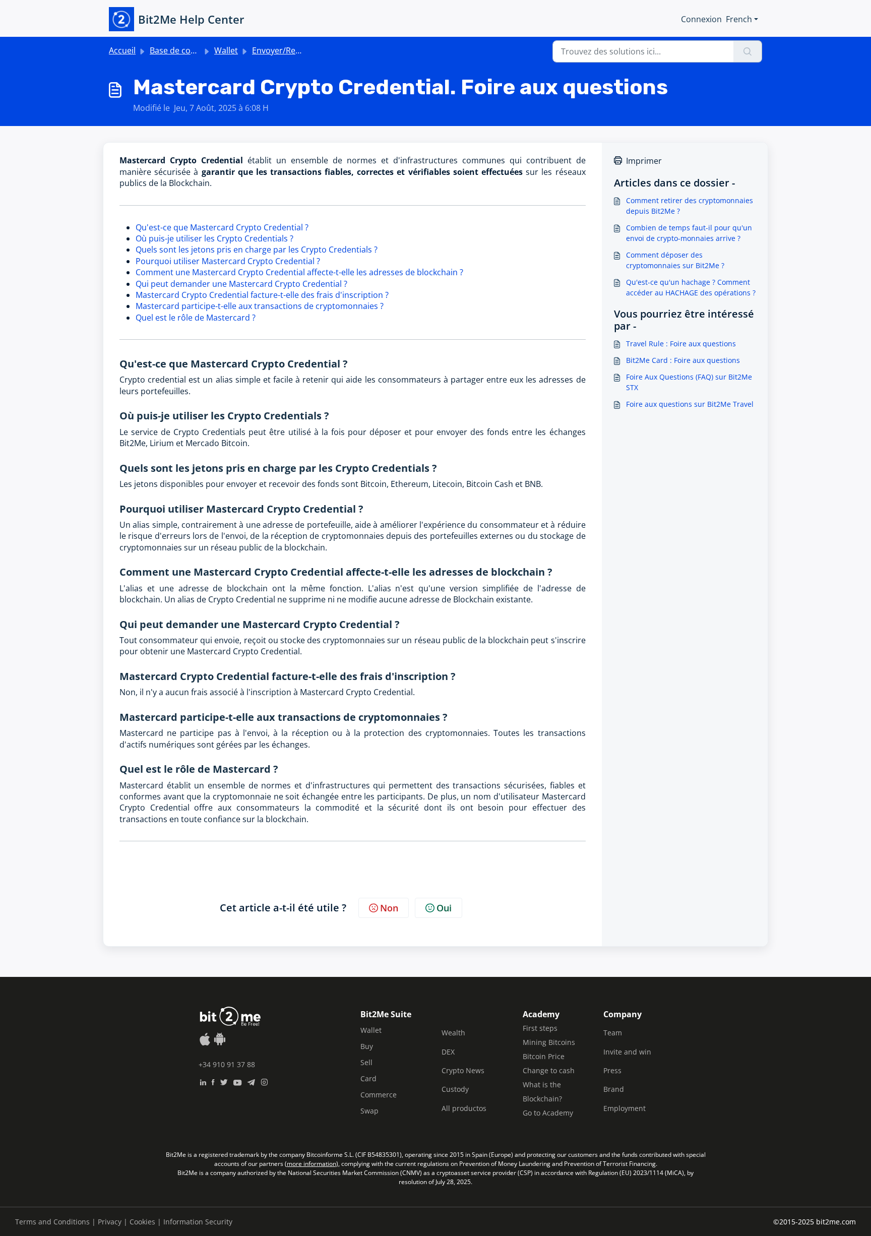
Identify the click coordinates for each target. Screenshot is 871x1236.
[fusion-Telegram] (251, 1081)
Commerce (378, 1094)
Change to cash (549, 1070)
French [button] (739, 19)
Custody (455, 1089)
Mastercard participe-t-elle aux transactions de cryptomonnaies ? (260, 306)
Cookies (142, 1221)
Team (612, 1032)
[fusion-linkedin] (203, 1081)
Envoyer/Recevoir (285, 50)
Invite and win (627, 1052)
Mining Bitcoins (549, 1042)
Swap (369, 1111)
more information (311, 1163)
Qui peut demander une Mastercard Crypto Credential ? (241, 283)
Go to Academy (548, 1113)
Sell (366, 1062)
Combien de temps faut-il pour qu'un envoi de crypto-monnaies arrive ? (689, 233)
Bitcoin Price (544, 1056)
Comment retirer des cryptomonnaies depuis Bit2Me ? (689, 206)
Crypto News (463, 1070)
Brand (613, 1089)
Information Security (197, 1221)
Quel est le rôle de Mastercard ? (196, 317)
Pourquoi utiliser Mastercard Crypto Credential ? (228, 261)
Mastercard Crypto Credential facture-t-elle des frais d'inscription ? (262, 294)
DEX (448, 1052)
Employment (624, 1108)
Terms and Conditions (52, 1221)
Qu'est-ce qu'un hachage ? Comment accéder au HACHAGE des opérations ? (691, 287)
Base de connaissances (193, 50)
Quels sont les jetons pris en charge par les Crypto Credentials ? (257, 249)
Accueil (122, 50)
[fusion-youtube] (237, 1081)
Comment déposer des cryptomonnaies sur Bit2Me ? (675, 260)
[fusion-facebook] (213, 1081)
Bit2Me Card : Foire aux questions (683, 360)
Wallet (226, 50)
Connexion (701, 19)
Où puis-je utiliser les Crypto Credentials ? (214, 238)
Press (612, 1070)
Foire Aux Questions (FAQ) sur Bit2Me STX (689, 382)
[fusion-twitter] (224, 1081)
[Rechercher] (747, 51)
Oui (444, 908)
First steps (540, 1028)
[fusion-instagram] (264, 1081)
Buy (366, 1046)
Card (368, 1078)
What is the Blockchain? (542, 1091)
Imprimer (644, 160)
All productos (464, 1108)
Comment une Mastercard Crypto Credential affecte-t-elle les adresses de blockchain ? (299, 272)
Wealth (453, 1032)
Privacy (109, 1221)
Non (389, 908)
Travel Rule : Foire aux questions (681, 343)
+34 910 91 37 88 (227, 1064)
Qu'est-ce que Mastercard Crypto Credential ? (222, 227)
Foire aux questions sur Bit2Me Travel (690, 404)
